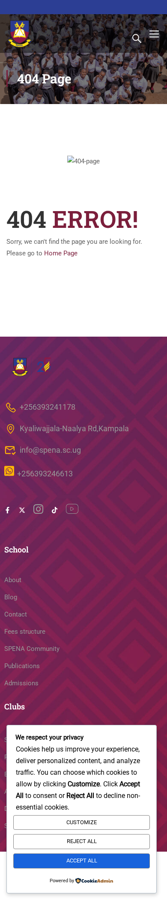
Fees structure (24, 631)
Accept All (81, 860)
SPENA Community (32, 649)
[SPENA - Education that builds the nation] (20, 33)
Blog (10, 597)
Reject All (82, 841)
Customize (81, 822)
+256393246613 (45, 474)
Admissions (21, 683)
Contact (15, 614)
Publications (22, 666)
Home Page (61, 253)
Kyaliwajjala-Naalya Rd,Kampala (74, 428)
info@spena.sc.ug (50, 449)
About (12, 580)
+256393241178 (47, 406)
